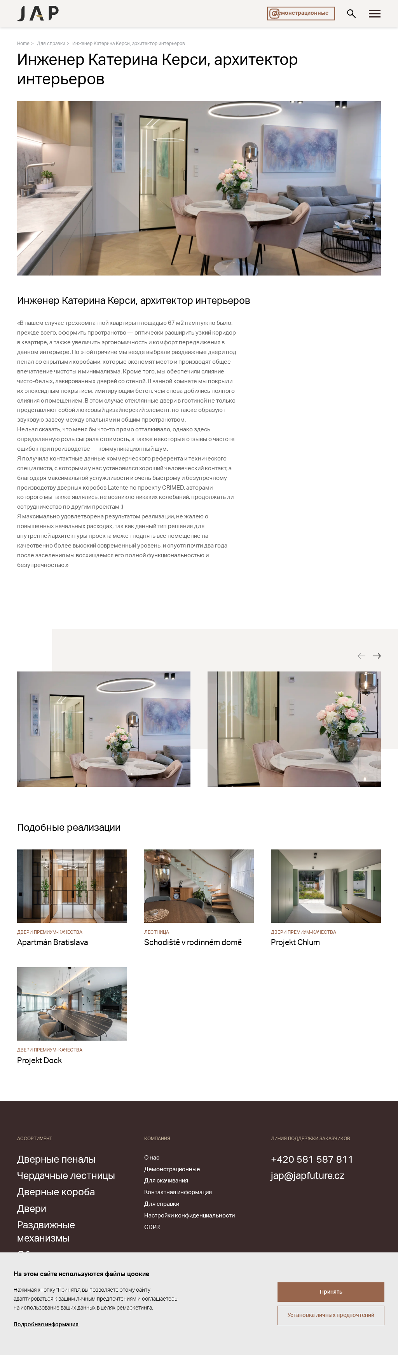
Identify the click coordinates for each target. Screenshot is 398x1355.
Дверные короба (56, 1192)
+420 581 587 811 (312, 1160)
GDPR (152, 1227)
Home (23, 43)
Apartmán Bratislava (52, 943)
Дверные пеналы (56, 1160)
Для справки (51, 43)
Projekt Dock (39, 1061)
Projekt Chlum (295, 943)
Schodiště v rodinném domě (193, 943)
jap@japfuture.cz (307, 1176)
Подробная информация (46, 1324)
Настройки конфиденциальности (189, 1216)
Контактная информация (178, 1192)
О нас (151, 1158)
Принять (331, 1292)
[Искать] (351, 13)
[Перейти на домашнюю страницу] (38, 13)
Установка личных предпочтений (331, 1315)
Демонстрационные (301, 13)
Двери (31, 1209)
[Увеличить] (103, 729)
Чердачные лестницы (66, 1176)
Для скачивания (166, 1181)
